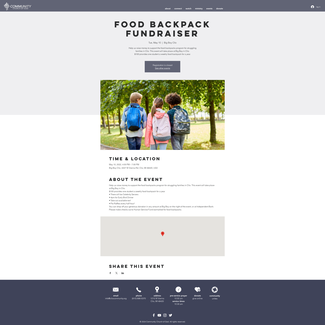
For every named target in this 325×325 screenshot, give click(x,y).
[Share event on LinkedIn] (122, 273)
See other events (162, 68)
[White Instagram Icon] (165, 315)
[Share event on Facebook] (110, 273)
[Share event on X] (116, 273)
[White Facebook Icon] (154, 315)
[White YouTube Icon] (159, 315)
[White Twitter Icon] (170, 315)
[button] (167, 8)
